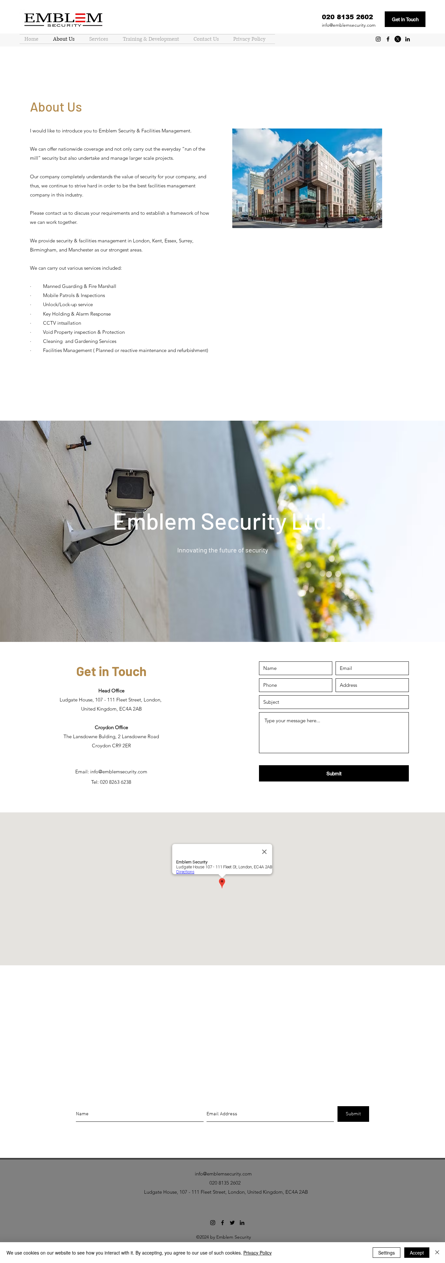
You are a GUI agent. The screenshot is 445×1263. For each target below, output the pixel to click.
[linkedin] (407, 39)
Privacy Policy (257, 1252)
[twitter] (398, 39)
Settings (386, 1252)
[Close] (437, 1252)
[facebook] (388, 39)
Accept (417, 1252)
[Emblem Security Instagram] (378, 39)
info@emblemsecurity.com (349, 25)
